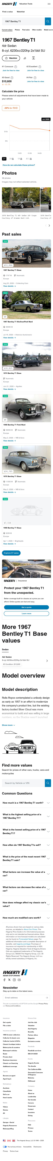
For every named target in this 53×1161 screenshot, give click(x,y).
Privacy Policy (43, 1003)
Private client (7, 1057)
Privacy (30, 1128)
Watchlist (21, 12)
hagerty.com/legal (23, 944)
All (4, 1113)
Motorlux (31, 1078)
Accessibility (27, 1146)
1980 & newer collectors (11, 1035)
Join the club (32, 1022)
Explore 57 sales (11, 553)
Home (30, 1090)
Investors (31, 1112)
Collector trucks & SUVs (11, 1041)
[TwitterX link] (9, 979)
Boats (5, 1054)
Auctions (6, 1088)
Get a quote (26, 607)
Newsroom (32, 1106)
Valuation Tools (25, 4)
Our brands (32, 1100)
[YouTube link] (19, 979)
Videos (5, 1107)
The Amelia (32, 1066)
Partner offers (33, 1035)
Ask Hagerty (32, 1028)
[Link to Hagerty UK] (13, 1140)
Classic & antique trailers (12, 1044)
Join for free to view (11, 70)
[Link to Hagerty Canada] (9, 1140)
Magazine (31, 1038)
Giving (30, 1115)
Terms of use (14, 1151)
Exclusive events (34, 1041)
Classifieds (7, 1091)
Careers (31, 1103)
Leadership (32, 1096)
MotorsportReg (8, 1128)
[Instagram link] (14, 979)
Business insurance (10, 1060)
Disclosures (37, 1146)
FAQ (29, 1125)
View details (8, 286)
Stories (5, 1110)
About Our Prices (30, 929)
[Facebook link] (4, 979)
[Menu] (49, 4)
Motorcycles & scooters (11, 1047)
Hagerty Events (33, 1063)
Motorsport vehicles (10, 1050)
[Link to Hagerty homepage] (15, 972)
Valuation (31, 1025)
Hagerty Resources (10, 1125)
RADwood (31, 1081)
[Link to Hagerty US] (4, 1140)
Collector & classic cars (11, 1038)
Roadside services (34, 1050)
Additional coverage (10, 1066)
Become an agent (9, 1075)
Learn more (26, 613)
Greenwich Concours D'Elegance (35, 1073)
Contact (31, 1109)
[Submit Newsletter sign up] (47, 998)
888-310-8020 (33, 1054)
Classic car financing (10, 1063)
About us (31, 1093)
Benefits (31, 1032)
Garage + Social (8, 1122)
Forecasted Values (26, 939)
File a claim (7, 1025)
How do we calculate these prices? (19, 165)
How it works (7, 1097)
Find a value (7, 12)
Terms (30, 1131)
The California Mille (34, 1069)
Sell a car (6, 1094)
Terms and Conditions (13, 1006)
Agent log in (7, 1079)
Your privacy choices (14, 1146)
